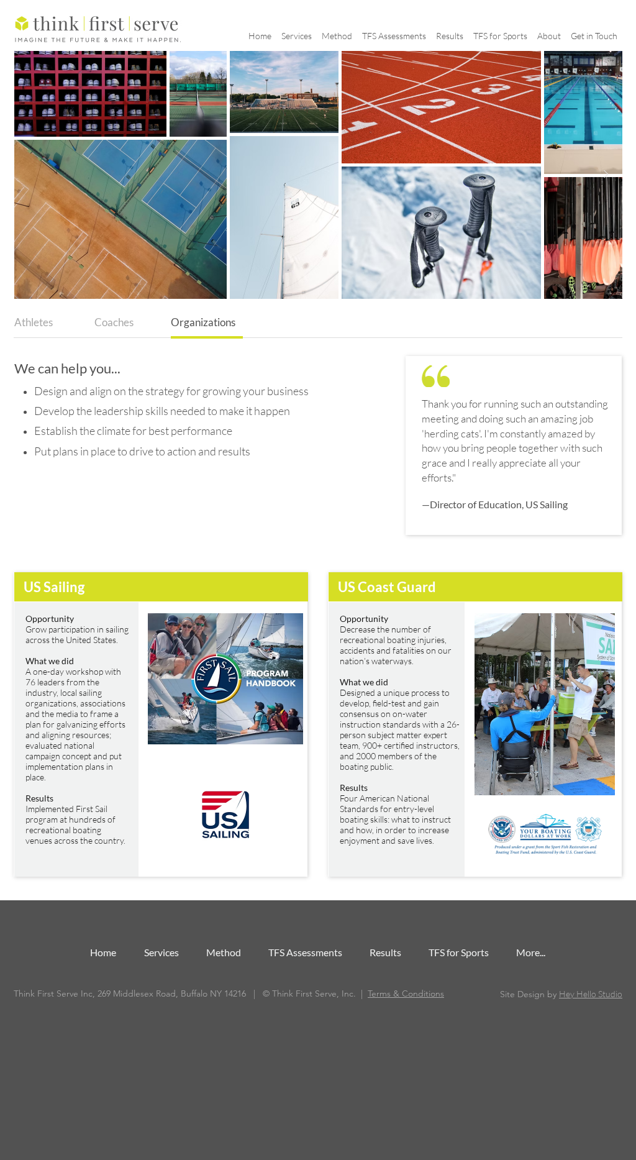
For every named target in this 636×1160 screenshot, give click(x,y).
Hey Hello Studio (590, 994)
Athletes (33, 322)
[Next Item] (605, 174)
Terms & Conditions (406, 993)
